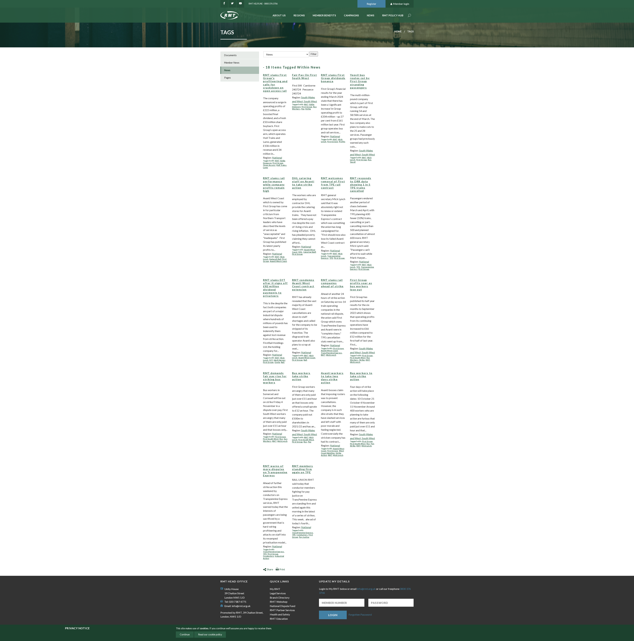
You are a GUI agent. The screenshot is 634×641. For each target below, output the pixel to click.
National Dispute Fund (282, 605)
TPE (331, 258)
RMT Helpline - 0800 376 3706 (263, 3)
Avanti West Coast (278, 261)
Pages (227, 77)
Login (332, 615)
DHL (300, 252)
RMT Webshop (278, 601)
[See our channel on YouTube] (240, 4)
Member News (231, 62)
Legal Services (278, 593)
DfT (271, 360)
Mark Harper (279, 360)
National (277, 157)
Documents (230, 55)
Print (282, 569)
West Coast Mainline (332, 452)
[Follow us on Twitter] (232, 4)
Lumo (265, 167)
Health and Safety (280, 614)
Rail (282, 362)
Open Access (269, 165)
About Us (279, 15)
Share (270, 569)
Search (409, 16)
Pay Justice (304, 537)
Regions (299, 15)
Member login (401, 3)
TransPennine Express (331, 353)
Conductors (268, 556)
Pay (302, 109)
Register (371, 3)
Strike (308, 109)
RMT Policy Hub (392, 15)
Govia (277, 362)
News (370, 15)
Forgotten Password (360, 614)
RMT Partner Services (282, 610)
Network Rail (275, 259)
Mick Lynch (331, 355)
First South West (358, 358)
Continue (185, 634)
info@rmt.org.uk (241, 605)
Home (398, 31)
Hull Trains (281, 165)
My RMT (275, 588)
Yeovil (353, 162)
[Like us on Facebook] (224, 4)
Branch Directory (279, 597)
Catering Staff (309, 252)
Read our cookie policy (210, 634)
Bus (369, 160)
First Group (278, 163)
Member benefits (324, 15)
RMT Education (279, 618)
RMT (277, 161)
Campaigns (351, 15)
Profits (342, 141)
